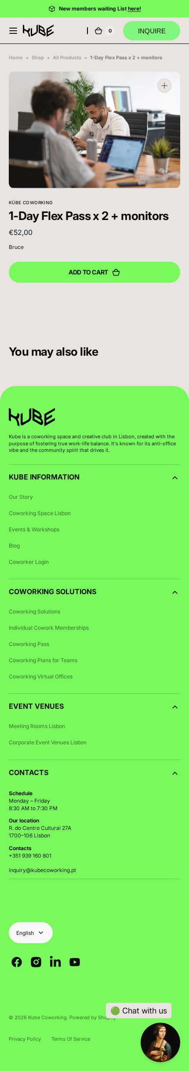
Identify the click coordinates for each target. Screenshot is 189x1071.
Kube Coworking (47, 1017)
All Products (67, 57)
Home (16, 57)
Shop (38, 57)
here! (134, 8)
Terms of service (70, 1039)
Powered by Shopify (92, 1017)
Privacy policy (25, 1039)
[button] (13, 30)
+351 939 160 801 (30, 855)
